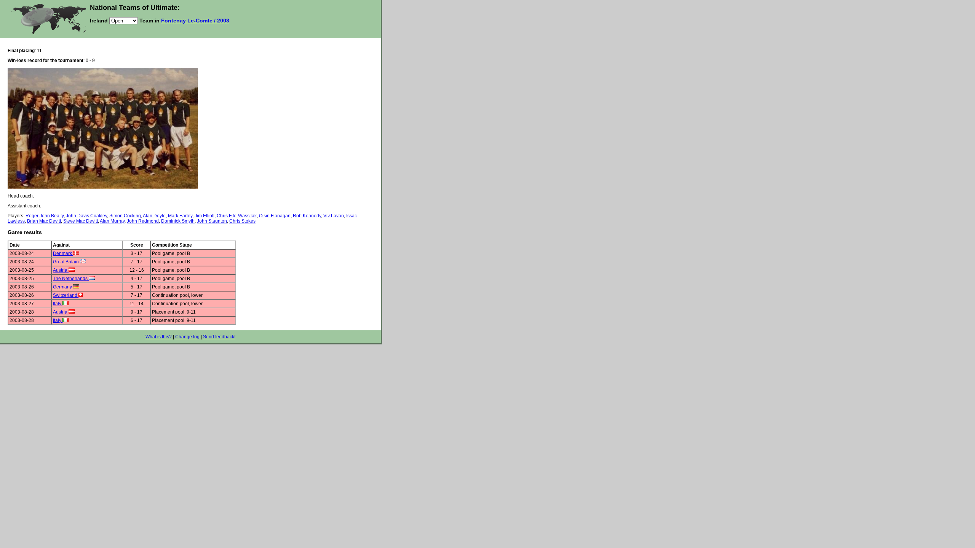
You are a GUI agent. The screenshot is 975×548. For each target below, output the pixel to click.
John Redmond (143, 221)
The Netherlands (71, 278)
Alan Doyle (154, 215)
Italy (57, 303)
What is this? (158, 336)
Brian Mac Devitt (44, 221)
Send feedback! (219, 336)
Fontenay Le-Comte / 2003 (195, 21)
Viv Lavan (333, 215)
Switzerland (65, 295)
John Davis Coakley (86, 215)
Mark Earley (180, 215)
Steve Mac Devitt (80, 221)
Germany (63, 287)
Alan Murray (112, 221)
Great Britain (66, 261)
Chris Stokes (242, 221)
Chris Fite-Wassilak (237, 215)
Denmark (63, 253)
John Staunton (212, 221)
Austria (61, 270)
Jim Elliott (204, 215)
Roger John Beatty (45, 215)
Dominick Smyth (178, 221)
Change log (187, 336)
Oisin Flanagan (275, 215)
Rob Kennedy (307, 215)
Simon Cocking (125, 215)
